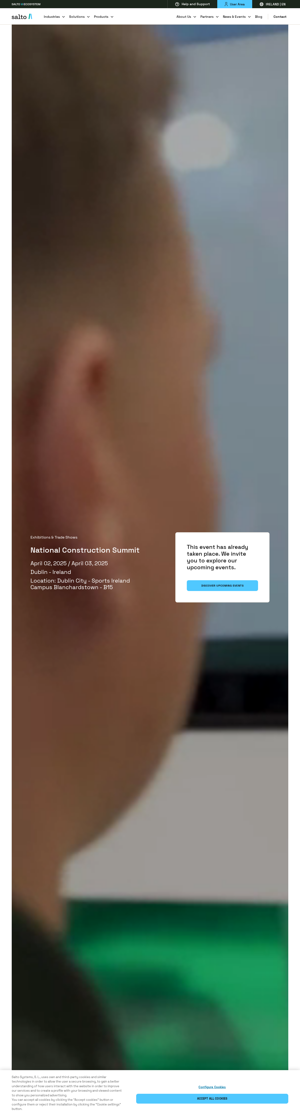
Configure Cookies (212, 1087)
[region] (150, 1093)
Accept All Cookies (212, 1099)
